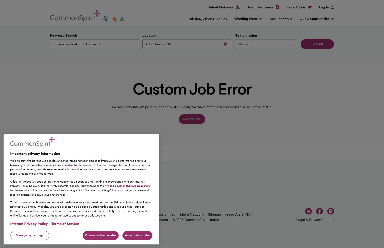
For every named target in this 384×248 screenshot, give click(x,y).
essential (68, 165)
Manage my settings (29, 235)
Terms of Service (65, 224)
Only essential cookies (100, 235)
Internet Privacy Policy (29, 224)
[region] (81, 189)
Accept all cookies (137, 235)
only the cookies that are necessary (127, 185)
